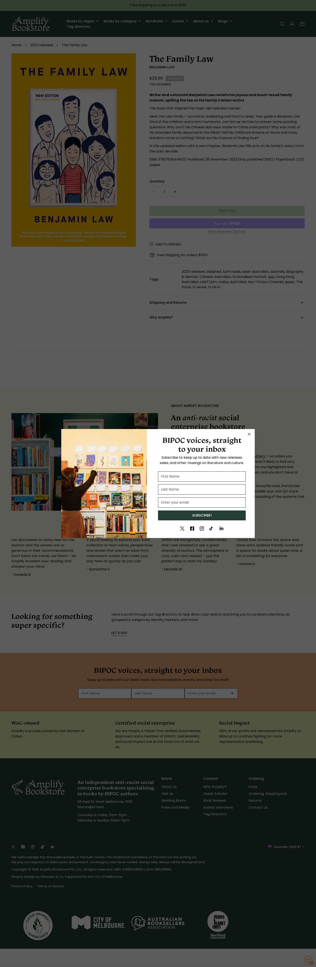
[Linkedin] (221, 528)
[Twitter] (182, 528)
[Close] (249, 434)
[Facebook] (192, 528)
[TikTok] (211, 528)
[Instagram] (202, 528)
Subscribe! (202, 515)
